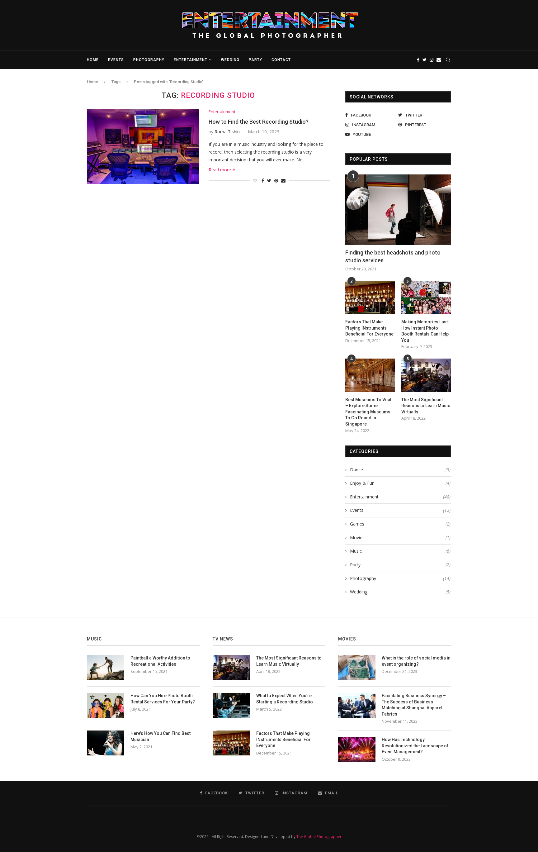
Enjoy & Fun (400, 483)
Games (400, 524)
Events (116, 60)
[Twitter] (424, 60)
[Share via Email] (283, 180)
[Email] (439, 60)
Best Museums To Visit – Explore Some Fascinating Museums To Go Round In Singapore (368, 411)
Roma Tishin (227, 132)
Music (400, 551)
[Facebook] (418, 60)
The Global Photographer (319, 836)
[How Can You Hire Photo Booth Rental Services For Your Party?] (105, 705)
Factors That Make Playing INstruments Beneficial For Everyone (369, 327)
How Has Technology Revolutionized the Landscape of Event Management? (415, 745)
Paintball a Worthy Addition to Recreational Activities (160, 661)
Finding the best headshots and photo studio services (393, 256)
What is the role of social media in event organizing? (416, 661)
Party (255, 60)
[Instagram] (431, 60)
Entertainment (190, 60)
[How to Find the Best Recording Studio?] (143, 146)
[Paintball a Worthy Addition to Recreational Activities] (105, 667)
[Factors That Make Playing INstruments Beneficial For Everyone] (370, 297)
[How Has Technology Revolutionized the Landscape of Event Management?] (356, 749)
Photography (148, 60)
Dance (400, 470)
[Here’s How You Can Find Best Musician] (105, 743)
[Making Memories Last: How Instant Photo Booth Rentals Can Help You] (426, 297)
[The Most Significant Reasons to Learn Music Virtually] (426, 375)
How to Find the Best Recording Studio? (259, 121)
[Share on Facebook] (263, 180)
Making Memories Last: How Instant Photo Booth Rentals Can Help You (425, 331)
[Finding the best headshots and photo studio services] (398, 209)
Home (93, 60)
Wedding (230, 60)
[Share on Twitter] (269, 180)
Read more (220, 170)
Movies (400, 537)
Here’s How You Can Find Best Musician (160, 736)
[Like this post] (255, 180)
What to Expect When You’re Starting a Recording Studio (284, 698)
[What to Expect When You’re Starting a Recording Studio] (231, 705)
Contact (281, 60)
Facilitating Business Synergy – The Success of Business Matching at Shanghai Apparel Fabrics (414, 704)
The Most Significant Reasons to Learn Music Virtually (425, 405)
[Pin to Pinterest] (276, 180)
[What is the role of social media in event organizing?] (356, 667)
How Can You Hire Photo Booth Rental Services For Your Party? (162, 698)
